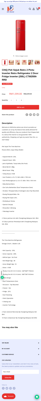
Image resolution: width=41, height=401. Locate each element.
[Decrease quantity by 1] (11, 100)
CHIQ (3, 87)
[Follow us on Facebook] (3, 388)
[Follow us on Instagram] (10, 388)
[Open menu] (3, 9)
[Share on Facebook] (27, 114)
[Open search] (30, 9)
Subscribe (8, 377)
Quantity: (5, 100)
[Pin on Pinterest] (30, 114)
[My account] (34, 9)
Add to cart (20, 107)
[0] (37, 9)
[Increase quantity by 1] (21, 100)
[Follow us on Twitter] (7, 388)
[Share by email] (37, 114)
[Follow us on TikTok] (14, 388)
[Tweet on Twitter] (34, 114)
